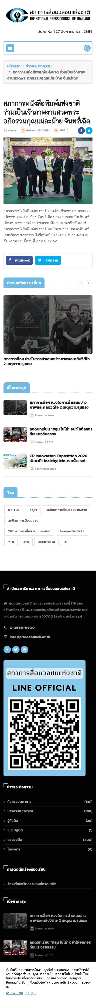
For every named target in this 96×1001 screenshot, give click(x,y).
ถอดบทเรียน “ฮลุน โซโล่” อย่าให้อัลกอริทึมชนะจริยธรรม (61, 431)
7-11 (11, 542)
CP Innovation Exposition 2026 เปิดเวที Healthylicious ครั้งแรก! (58, 458)
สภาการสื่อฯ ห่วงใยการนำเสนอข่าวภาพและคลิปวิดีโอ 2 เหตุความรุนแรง (46, 361)
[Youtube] (24, 651)
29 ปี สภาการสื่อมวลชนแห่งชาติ (29, 531)
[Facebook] (7, 651)
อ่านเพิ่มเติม (14, 993)
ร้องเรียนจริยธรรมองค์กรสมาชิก (31, 883)
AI (65, 542)
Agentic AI (46, 542)
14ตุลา (32, 510)
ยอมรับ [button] (30, 993)
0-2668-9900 (22, 627)
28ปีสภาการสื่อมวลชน (23, 520)
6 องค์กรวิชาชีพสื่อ (72, 531)
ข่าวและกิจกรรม (38, 66)
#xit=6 (13, 510)
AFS (26, 542)
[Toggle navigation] (10, 48)
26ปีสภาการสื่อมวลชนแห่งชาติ (66, 510)
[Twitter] (16, 651)
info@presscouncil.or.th (30, 636)
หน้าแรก (14, 66)
